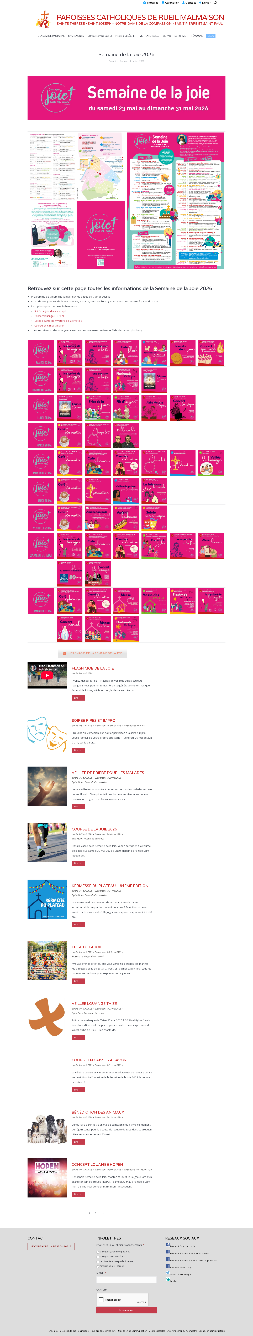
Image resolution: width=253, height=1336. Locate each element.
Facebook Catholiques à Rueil (183, 1246)
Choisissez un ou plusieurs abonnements (120, 1245)
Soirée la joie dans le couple (50, 311)
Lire (76, 698)
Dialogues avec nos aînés (112, 1256)
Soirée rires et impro (93, 720)
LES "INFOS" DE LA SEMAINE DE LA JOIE (96, 653)
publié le (82, 673)
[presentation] (122, 1300)
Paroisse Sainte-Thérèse (111, 1265)
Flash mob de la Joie (93, 668)
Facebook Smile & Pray (180, 1267)
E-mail (101, 1272)
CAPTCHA (101, 1289)
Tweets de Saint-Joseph (180, 1274)
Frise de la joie (87, 947)
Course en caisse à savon (49, 325)
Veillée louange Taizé (94, 1004)
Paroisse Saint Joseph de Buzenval (116, 1261)
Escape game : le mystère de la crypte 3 (58, 320)
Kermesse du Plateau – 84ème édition (110, 886)
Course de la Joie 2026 (94, 829)
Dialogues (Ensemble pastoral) (114, 1251)
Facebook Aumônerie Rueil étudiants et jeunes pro (193, 1260)
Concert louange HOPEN (49, 316)
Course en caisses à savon (99, 1060)
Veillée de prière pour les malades (108, 773)
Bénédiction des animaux (98, 1112)
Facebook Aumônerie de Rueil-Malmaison (189, 1253)
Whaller (173, 1281)
